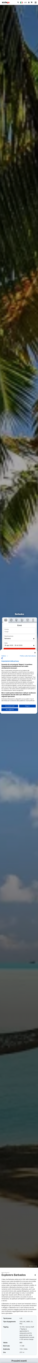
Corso (6, 629)
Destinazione (8, 636)
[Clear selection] (34, 638)
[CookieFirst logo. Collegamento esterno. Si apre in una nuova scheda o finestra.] (2, 658)
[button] (4, 656)
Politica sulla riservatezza (28, 656)
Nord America (5, 1272)
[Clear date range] (34, 645)
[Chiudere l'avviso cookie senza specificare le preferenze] (35, 652)
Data (6, 643)
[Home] (6, 2)
